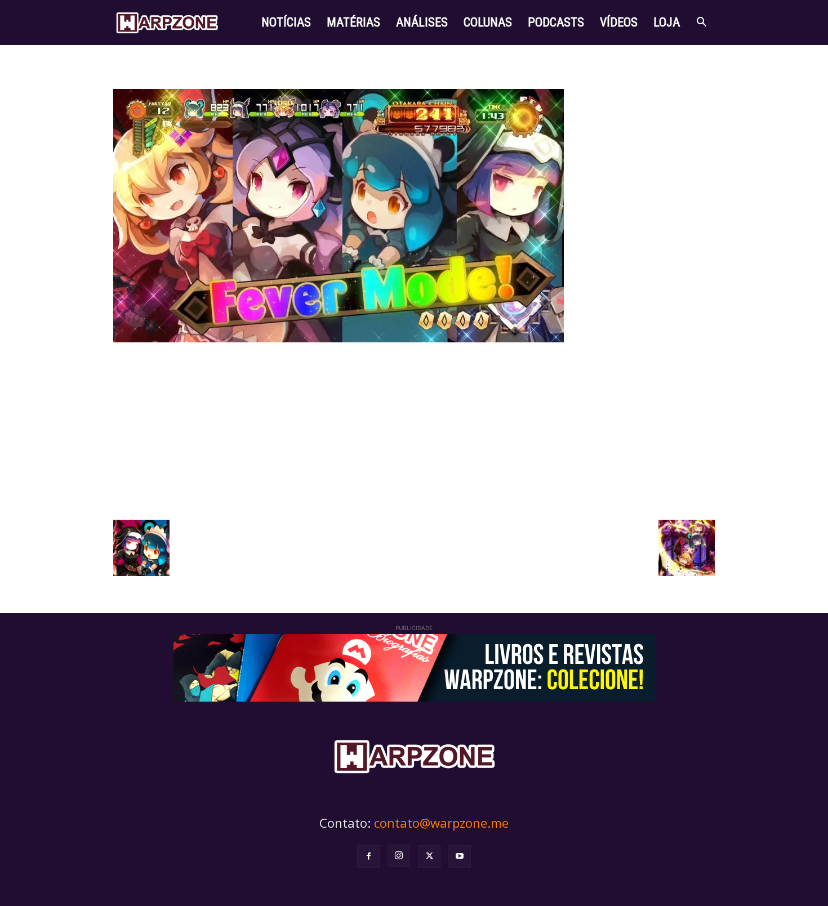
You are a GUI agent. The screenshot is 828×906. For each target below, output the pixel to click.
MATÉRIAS (353, 22)
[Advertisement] (414, 429)
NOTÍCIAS (286, 22)
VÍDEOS (619, 22)
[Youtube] (459, 856)
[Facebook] (368, 856)
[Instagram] (399, 856)
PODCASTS (556, 22)
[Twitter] (429, 856)
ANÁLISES (422, 22)
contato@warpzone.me (441, 822)
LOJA (666, 22)
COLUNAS (488, 22)
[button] (701, 23)
